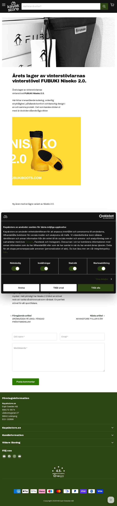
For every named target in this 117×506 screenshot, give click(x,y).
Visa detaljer (102, 279)
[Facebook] (9, 456)
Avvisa (21, 287)
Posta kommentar (25, 381)
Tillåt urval (58, 287)
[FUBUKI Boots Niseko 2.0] (46, 187)
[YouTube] (20, 456)
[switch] (44, 268)
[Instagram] (14, 456)
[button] (58, 471)
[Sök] (104, 6)
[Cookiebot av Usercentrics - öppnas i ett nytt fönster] (101, 217)
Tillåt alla (95, 287)
